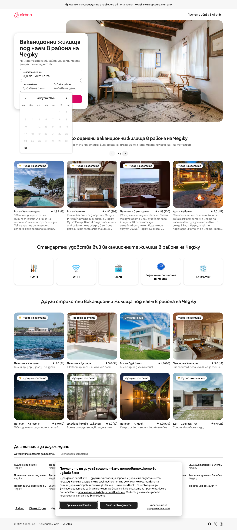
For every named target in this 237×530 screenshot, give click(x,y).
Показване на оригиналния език (152, 4)
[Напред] (125, 153)
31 (25, 148)
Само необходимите (118, 505)
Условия (67, 524)
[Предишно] (112, 153)
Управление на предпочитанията (158, 507)
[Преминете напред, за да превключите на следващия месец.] (66, 98)
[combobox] (51, 76)
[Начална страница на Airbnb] (23, 14)
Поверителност (49, 524)
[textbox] (35, 88)
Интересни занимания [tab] (74, 453)
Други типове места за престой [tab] (34, 453)
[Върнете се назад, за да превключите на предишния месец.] (26, 98)
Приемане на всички (78, 505)
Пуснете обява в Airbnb (204, 14)
